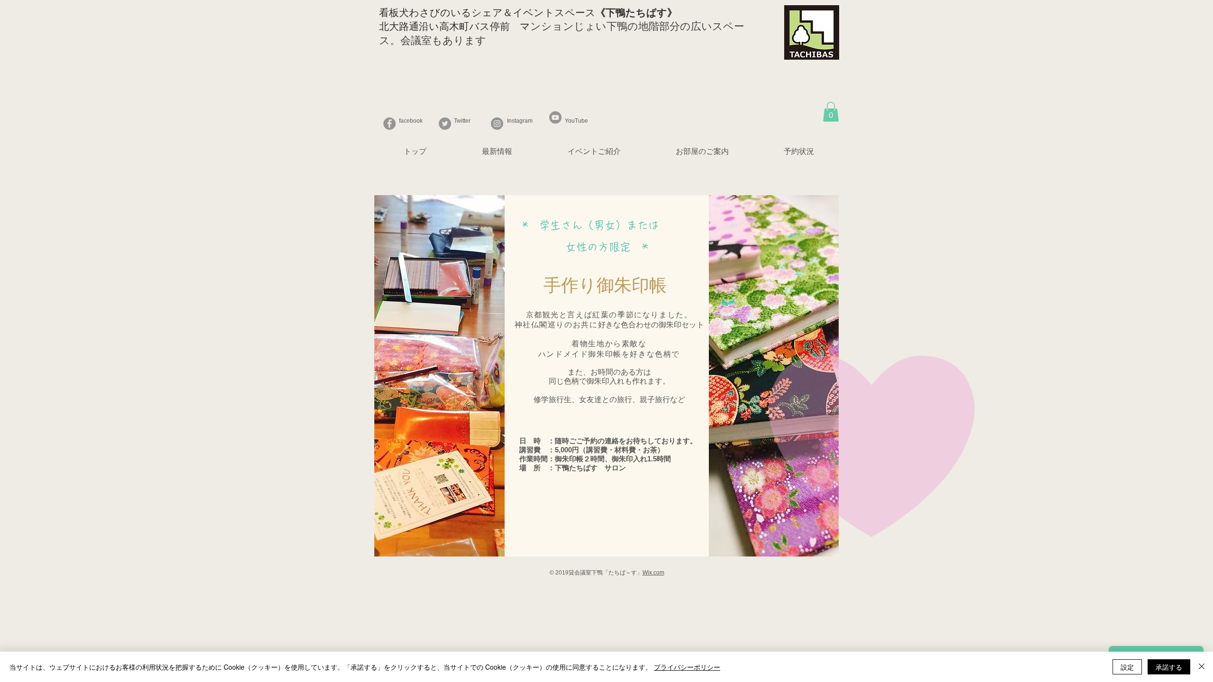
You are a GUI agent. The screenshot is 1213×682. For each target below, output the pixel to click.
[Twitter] (445, 123)
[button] (831, 112)
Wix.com (653, 572)
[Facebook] (389, 123)
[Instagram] (497, 123)
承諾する (1169, 667)
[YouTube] (555, 117)
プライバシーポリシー (687, 667)
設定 (1127, 667)
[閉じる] (1201, 666)
